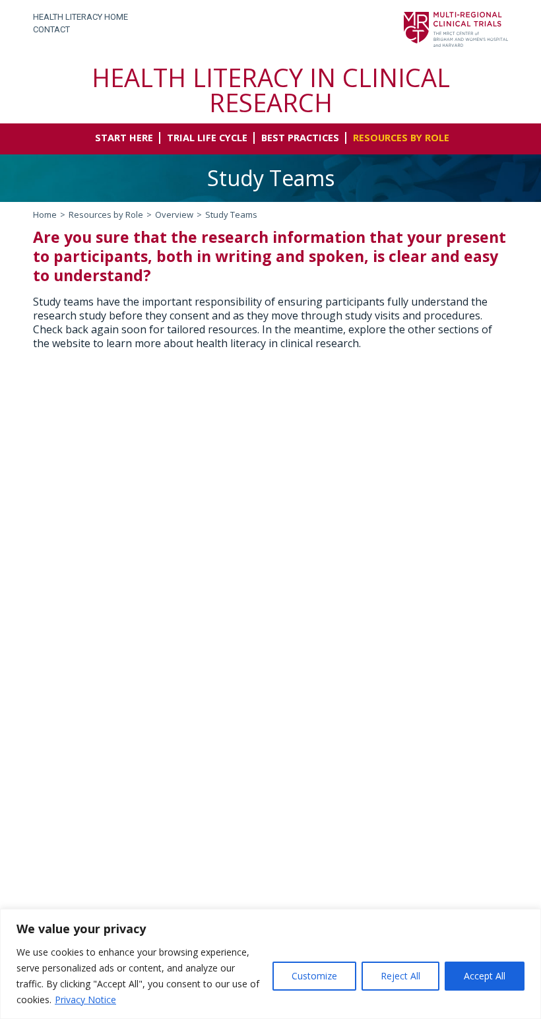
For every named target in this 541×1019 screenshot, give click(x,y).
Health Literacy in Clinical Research (271, 89)
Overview (174, 214)
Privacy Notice (85, 999)
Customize (314, 976)
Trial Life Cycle (207, 138)
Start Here (124, 138)
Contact (51, 29)
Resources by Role (401, 138)
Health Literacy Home (80, 17)
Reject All (400, 976)
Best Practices (300, 138)
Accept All (484, 976)
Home (45, 214)
